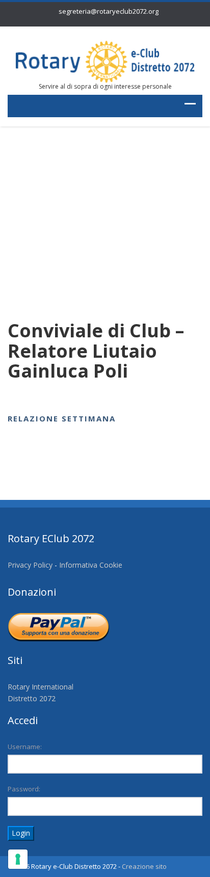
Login (21, 833)
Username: (25, 746)
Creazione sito (144, 866)
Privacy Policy (30, 565)
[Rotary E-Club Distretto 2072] (105, 61)
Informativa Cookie (90, 565)
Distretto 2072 (32, 698)
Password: (24, 788)
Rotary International (40, 687)
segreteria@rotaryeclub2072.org (109, 11)
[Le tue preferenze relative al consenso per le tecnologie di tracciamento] (18, 859)
